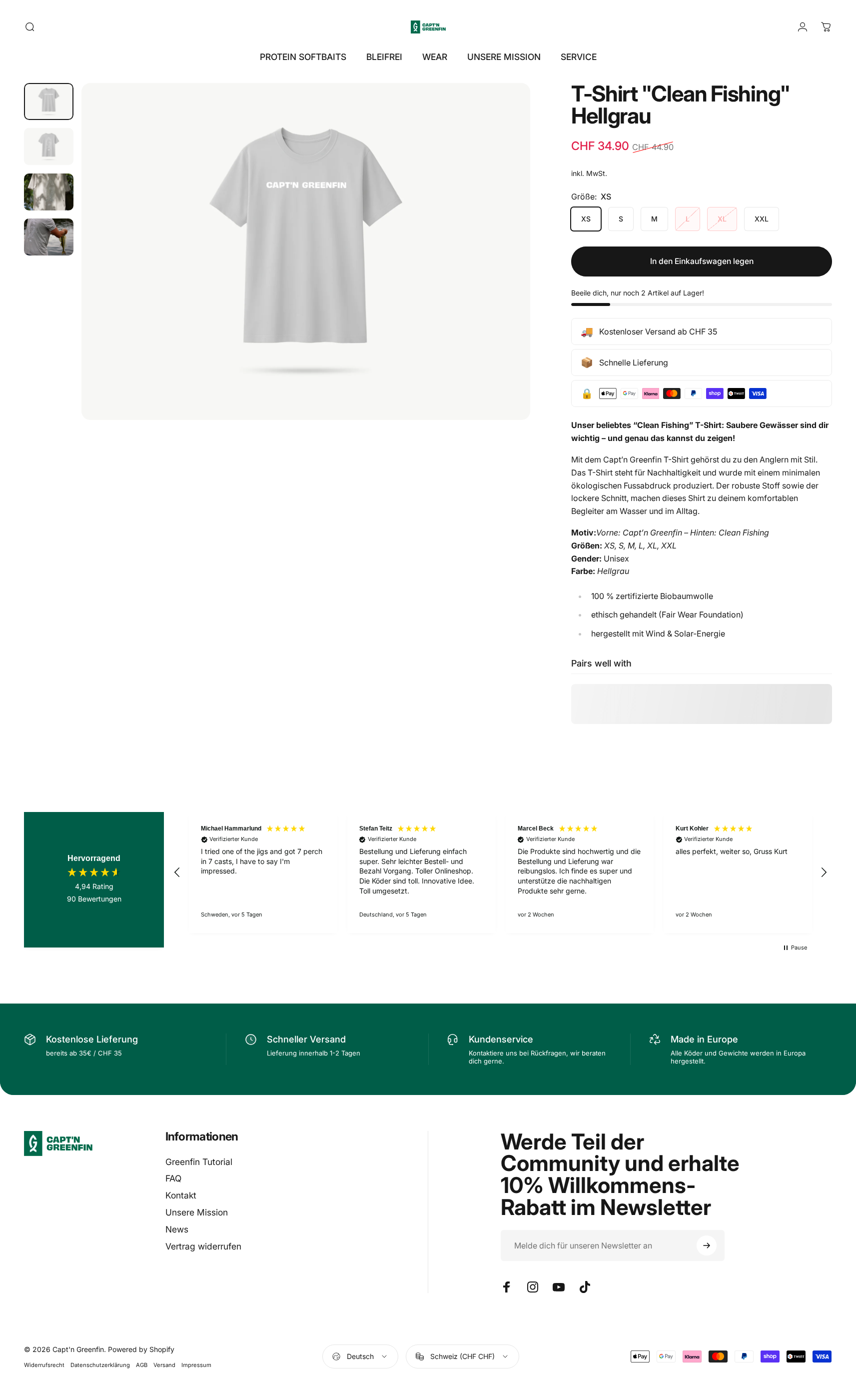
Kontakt (180, 1195)
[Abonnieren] (707, 1246)
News (176, 1229)
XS (586, 218)
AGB (141, 1365)
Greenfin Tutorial (198, 1161)
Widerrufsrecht (44, 1365)
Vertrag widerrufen (203, 1246)
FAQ (173, 1178)
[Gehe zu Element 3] (48, 192)
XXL (762, 218)
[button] (177, 872)
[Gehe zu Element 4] (48, 237)
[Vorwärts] (504, 273)
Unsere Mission (196, 1212)
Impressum (196, 1365)
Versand (164, 1365)
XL (722, 218)
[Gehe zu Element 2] (48, 146)
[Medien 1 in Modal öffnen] (305, 251)
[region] (500, 872)
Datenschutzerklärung (100, 1365)
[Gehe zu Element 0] (48, 101)
